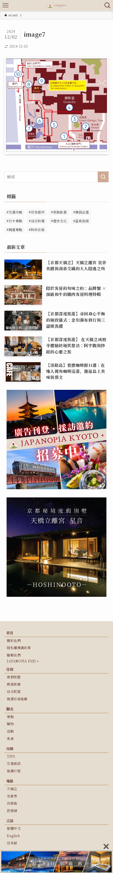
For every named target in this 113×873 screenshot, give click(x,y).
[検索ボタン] (107, 5)
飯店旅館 (13, 684)
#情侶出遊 (81, 212)
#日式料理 (36, 220)
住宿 (10, 669)
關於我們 (13, 640)
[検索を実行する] (103, 176)
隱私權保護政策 (19, 647)
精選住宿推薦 (17, 698)
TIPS (11, 756)
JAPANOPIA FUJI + (23, 661)
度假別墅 (13, 677)
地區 (10, 780)
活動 (10, 731)
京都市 (12, 796)
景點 (10, 716)
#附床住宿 (36, 229)
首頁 (10, 632)
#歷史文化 (59, 220)
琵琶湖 (12, 810)
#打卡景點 (14, 220)
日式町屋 (13, 691)
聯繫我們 (13, 655)
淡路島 (12, 803)
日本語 (12, 842)
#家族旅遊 (59, 212)
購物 (10, 723)
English (13, 835)
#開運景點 (14, 229)
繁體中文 (13, 828)
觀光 (10, 708)
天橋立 (12, 788)
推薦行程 (13, 770)
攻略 (10, 748)
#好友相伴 (36, 212)
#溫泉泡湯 (81, 220)
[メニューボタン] (5, 5)
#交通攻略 (14, 212)
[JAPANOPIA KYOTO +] (56, 5)
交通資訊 (13, 763)
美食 (10, 738)
